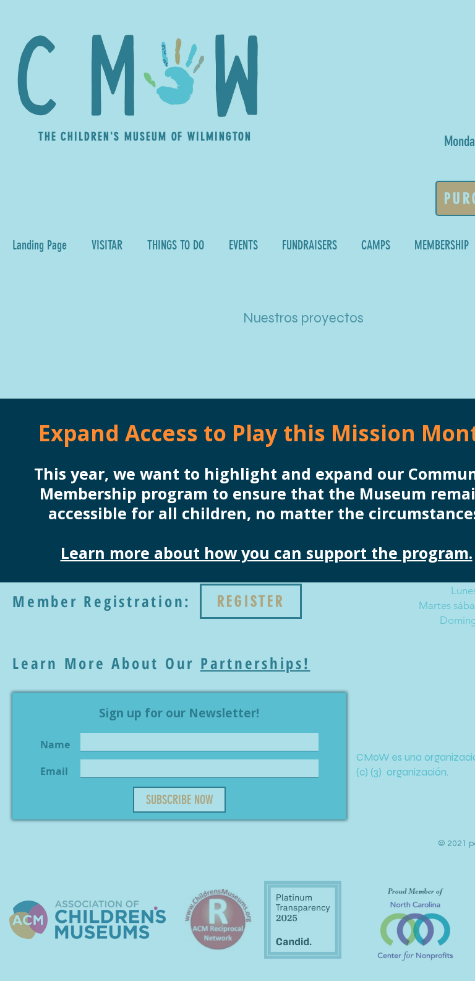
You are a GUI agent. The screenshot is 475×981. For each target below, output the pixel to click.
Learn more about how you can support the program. (267, 552)
